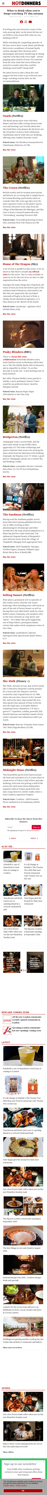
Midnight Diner (13, 770)
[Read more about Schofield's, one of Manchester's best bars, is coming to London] (12, 856)
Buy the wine (9, 149)
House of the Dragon (16, 264)
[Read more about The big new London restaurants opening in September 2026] (33, 921)
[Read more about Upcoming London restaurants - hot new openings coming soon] (7, 1030)
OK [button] (23, 1491)
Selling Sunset (12, 595)
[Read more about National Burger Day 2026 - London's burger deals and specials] (23, 1265)
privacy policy (34, 830)
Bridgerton (10, 437)
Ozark (7, 116)
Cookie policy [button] (8, 1485)
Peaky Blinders (13, 352)
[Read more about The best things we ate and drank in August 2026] (23, 1235)
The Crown (10, 187)
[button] (16, 21)
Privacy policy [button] (21, 1485)
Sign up (36, 827)
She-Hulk (9, 681)
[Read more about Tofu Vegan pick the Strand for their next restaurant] (33, 890)
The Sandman (12, 514)
